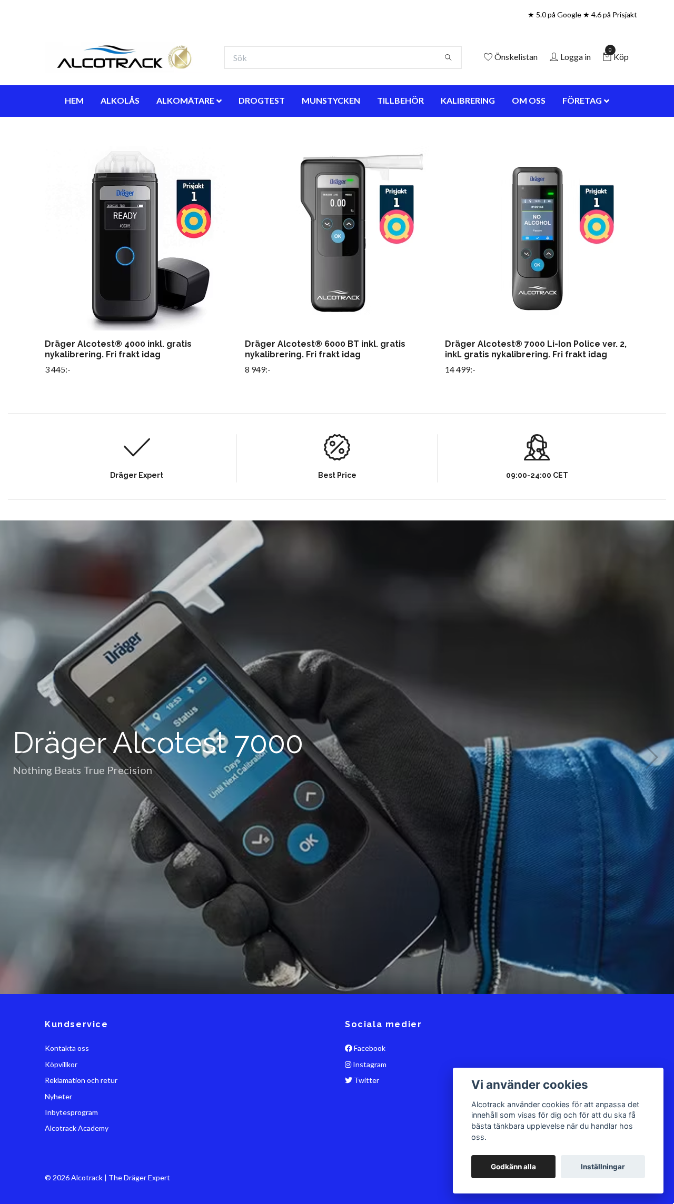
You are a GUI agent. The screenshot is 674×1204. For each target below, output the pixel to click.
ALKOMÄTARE (185, 147)
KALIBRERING (468, 147)
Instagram (368, 1111)
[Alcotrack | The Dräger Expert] (208, 74)
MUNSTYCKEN (331, 147)
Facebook (368, 1095)
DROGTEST (262, 147)
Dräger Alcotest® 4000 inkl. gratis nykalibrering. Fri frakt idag (118, 396)
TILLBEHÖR (400, 147)
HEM (74, 147)
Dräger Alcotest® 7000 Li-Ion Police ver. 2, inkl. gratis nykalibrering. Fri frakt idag (536, 396)
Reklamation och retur (81, 1127)
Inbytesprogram (71, 1159)
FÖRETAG (582, 147)
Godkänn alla (513, 1166)
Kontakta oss (67, 1095)
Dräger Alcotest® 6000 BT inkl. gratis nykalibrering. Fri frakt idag (325, 396)
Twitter (365, 1127)
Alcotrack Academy (76, 1175)
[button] (328, 1033)
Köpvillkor (61, 1111)
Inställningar (603, 1166)
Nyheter (58, 1143)
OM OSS (529, 147)
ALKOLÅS (120, 147)
